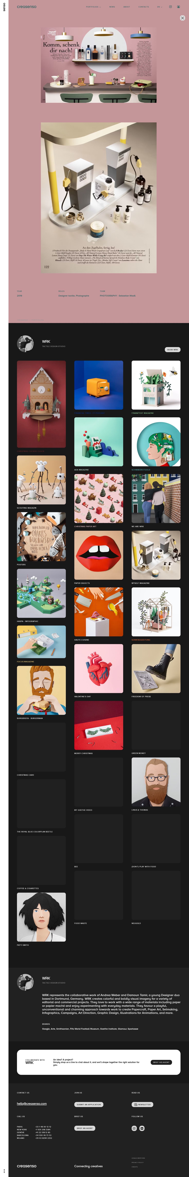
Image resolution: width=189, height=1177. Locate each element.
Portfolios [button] (92, 7)
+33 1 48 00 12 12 (43, 1127)
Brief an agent (85, 1128)
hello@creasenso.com (32, 1103)
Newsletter (144, 1105)
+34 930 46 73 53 (43, 1135)
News (112, 7)
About (126, 7)
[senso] (4, 7)
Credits (135, 1167)
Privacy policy (138, 1162)
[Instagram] (171, 7)
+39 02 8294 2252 (43, 1138)
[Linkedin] (142, 1128)
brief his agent (161, 1062)
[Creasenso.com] (26, 7)
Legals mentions (138, 1158)
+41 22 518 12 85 (42, 1132)
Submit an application (89, 1105)
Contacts (143, 7)
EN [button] (158, 7)
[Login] (179, 7)
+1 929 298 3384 (43, 1129)
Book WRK (172, 350)
